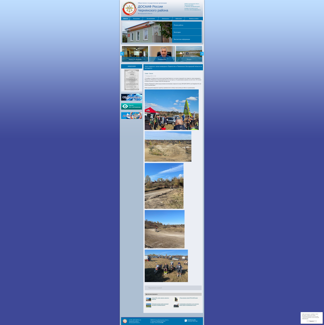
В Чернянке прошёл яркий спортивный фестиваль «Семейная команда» (160, 304)
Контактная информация (182, 39)
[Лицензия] (131, 90)
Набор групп (179, 18)
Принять (312, 321)
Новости (151, 73)
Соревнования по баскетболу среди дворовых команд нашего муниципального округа (189, 304)
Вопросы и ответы (193, 18)
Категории (177, 32)
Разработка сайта (192, 319)
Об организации (151, 18)
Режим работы (178, 25)
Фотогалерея (136, 18)
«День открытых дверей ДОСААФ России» (188, 298)
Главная (146, 73)
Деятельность (165, 18)
